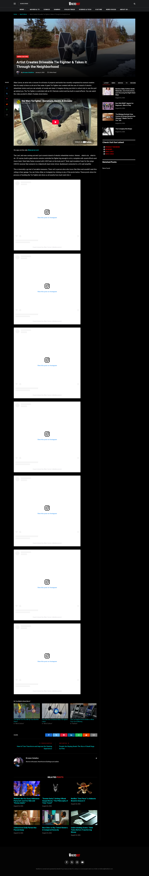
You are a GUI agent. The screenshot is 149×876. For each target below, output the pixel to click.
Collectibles (69, 9)
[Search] (134, 3)
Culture (98, 9)
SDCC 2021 (109, 151)
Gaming (57, 9)
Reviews (133, 83)
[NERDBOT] (74, 4)
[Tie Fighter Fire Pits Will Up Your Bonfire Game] (27, 710)
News (22, 9)
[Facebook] (7, 88)
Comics (47, 9)
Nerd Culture (22, 57)
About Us (124, 9)
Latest (106, 83)
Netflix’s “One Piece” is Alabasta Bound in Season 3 (83, 800)
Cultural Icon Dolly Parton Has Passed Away (25, 829)
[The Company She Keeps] (108, 131)
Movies (120, 83)
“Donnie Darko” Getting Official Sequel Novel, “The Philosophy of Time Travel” (55, 801)
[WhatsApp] (7, 109)
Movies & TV (35, 9)
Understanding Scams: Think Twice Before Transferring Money (82, 830)
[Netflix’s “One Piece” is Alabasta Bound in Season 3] (84, 788)
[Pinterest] (7, 99)
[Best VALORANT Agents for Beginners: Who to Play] (108, 106)
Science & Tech (85, 9)
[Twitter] (7, 93)
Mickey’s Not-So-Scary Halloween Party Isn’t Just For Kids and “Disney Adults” (26, 801)
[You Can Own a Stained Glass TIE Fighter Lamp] (55, 710)
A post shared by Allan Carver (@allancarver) (47, 247)
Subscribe (24, 3)
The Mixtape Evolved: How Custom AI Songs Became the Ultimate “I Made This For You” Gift (125, 117)
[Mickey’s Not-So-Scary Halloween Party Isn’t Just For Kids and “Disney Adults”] (27, 788)
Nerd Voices (111, 9)
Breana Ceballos (28, 72)
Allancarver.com (33, 150)
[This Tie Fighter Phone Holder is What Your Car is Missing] (83, 710)
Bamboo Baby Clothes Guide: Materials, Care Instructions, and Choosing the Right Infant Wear (125, 92)
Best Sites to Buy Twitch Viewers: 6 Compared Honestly (55, 829)
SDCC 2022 (109, 154)
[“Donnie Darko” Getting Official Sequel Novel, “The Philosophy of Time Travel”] (55, 788)
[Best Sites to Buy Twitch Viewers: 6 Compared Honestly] (55, 817)
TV (127, 83)
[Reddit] (7, 104)
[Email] (7, 114)
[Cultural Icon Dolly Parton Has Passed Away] (27, 817)
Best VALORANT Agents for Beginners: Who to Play (124, 104)
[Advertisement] (74, 40)
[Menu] (15, 3)
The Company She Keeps (123, 129)
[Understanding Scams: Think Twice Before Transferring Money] (84, 817)
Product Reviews (112, 147)
